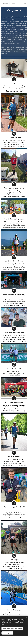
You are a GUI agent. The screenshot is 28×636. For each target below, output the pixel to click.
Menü (25, 3)
